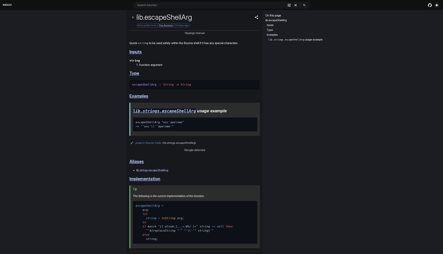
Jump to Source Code (148, 142)
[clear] (296, 5)
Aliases (136, 161)
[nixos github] (429, 5)
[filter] (289, 5)
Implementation (144, 178)
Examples (138, 95)
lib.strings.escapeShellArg (164, 111)
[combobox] (210, 5)
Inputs (135, 51)
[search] (304, 5)
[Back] (132, 17)
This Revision (166, 25)
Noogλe (7, 4)
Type (134, 73)
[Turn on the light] (436, 5)
